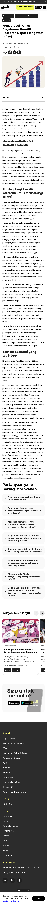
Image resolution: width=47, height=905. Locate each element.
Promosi (6, 767)
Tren (43, 670)
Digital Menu (8, 738)
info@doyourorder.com (13, 872)
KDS (4, 748)
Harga (5, 821)
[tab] (23, 499)
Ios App (13, 703)
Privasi (5, 845)
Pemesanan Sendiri (11, 758)
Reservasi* (7, 787)
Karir (4, 840)
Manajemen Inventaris (13, 743)
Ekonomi (6, 20)
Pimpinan (16, 670)
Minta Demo (8, 804)
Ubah (42, 2)
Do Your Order (9, 43)
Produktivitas (8, 16)
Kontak (5, 835)
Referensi (7, 816)
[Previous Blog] (36, 613)
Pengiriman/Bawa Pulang (14, 792)
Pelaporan (7, 772)
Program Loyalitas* (11, 782)
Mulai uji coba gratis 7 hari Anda (25, 7)
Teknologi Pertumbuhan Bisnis (26, 16)
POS (4, 763)
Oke (38, 898)
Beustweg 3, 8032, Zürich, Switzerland (21, 867)
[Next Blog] (42, 613)
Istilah (5, 850)
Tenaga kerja (8, 777)
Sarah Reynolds (10, 666)
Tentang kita (8, 831)
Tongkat (7, 670)
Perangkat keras (10, 826)
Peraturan (7, 855)
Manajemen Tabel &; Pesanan (16, 753)
